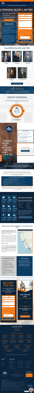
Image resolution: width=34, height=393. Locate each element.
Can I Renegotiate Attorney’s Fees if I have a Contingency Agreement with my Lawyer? (8, 267)
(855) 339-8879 (18, 0)
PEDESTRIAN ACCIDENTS (20, 362)
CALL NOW (29, 375)
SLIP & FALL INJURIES (20, 366)
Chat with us (26, 391)
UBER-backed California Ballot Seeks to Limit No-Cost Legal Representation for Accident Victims (25, 261)
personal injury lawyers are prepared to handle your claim (25, 211)
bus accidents (15, 188)
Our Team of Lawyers (17, 83)
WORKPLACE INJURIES (29, 362)
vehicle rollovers (27, 188)
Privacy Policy (15, 374)
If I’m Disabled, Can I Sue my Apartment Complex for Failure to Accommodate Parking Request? (7, 263)
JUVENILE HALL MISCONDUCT (11, 365)
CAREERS (2, 363)
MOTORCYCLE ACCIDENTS (12, 368)
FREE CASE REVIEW (25, 150)
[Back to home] (3, 3)
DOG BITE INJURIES (20, 367)
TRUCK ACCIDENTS (11, 367)
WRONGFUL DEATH (28, 367)
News (18, 374)
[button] (31, 3)
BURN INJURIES (28, 366)
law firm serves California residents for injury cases (16, 90)
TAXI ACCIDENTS (19, 363)
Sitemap (12, 374)
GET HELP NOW (25, 40)
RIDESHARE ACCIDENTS (12, 362)
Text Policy (21, 374)
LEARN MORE (17, 114)
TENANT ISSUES (28, 363)
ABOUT (2, 362)
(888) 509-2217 (25, 316)
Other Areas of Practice (25, 217)
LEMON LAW (11, 363)
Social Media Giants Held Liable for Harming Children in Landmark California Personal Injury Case (25, 264)
